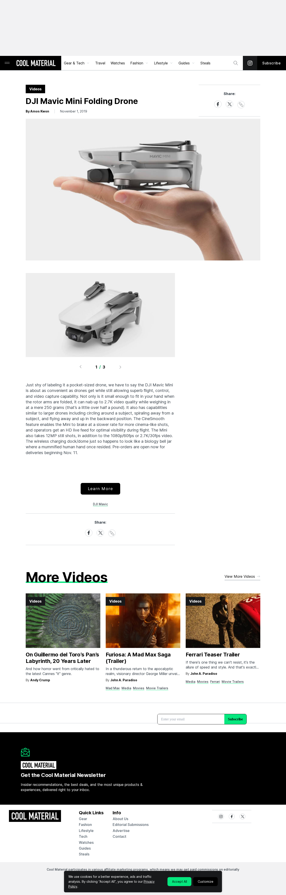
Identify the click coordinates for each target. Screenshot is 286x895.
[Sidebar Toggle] (7, 63)
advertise (121, 830)
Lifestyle (161, 63)
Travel (100, 63)
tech (83, 836)
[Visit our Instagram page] (250, 63)
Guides (184, 63)
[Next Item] (120, 366)
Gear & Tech (74, 63)
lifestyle (86, 830)
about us (120, 819)
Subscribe (271, 63)
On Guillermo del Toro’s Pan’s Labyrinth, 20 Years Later (62, 657)
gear (83, 819)
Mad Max (113, 688)
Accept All (179, 881)
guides (85, 848)
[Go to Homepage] (36, 63)
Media (126, 688)
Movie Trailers (157, 688)
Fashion (136, 63)
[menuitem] (77, 63)
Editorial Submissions (131, 824)
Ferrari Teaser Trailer (213, 654)
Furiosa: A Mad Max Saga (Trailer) (138, 657)
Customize (205, 881)
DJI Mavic (100, 504)
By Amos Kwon (37, 111)
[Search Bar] (236, 63)
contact (119, 836)
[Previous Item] (80, 366)
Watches (118, 63)
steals (205, 63)
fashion (85, 824)
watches (86, 842)
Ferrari (215, 681)
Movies (138, 688)
